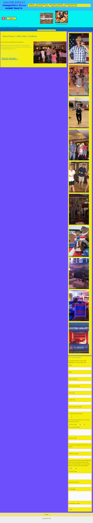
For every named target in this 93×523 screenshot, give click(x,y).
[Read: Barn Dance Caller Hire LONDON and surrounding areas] (49, 52)
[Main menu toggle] (3, 18)
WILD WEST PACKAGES (61, 24)
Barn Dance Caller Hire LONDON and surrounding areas (12, 42)
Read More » (10, 61)
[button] (11, 18)
